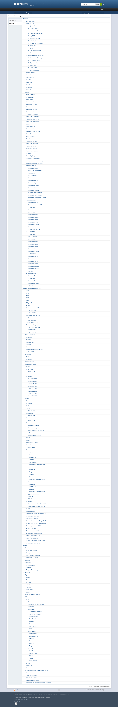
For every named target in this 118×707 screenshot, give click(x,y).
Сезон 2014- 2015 (32, 386)
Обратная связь (23, 694)
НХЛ (27, 300)
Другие (28, 124)
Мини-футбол (30, 589)
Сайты (26, 597)
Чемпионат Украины (31, 111)
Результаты (38, 3)
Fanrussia (30, 648)
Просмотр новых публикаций (92, 13)
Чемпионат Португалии (32, 119)
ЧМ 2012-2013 (31, 330)
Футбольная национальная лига (35, 55)
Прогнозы (29, 337)
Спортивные (31, 609)
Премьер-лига (30, 23)
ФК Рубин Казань (32, 45)
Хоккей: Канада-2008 (32, 538)
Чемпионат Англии (31, 104)
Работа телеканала (31, 677)
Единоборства (30, 423)
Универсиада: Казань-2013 (33, 518)
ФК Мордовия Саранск (34, 62)
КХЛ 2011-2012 (32, 312)
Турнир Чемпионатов (32, 322)
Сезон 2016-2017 (32, 381)
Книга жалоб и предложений (36, 604)
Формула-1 (29, 344)
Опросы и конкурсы (31, 550)
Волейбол (29, 418)
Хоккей (27, 290)
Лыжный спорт (30, 445)
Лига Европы (29, 97)
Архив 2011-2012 (30, 200)
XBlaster (31, 638)
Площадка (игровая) (32, 553)
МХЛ (27, 298)
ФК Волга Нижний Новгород (35, 58)
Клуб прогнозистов (30, 126)
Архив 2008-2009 (31, 273)
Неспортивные (32, 631)
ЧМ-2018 (28, 80)
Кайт (29, 467)
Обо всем (27, 548)
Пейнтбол (30, 499)
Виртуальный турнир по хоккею (35, 325)
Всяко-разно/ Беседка (32, 557)
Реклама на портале (64, 694)
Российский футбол (30, 21)
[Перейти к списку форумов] (21, 3)
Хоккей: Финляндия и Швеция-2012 (36, 523)
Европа (27, 92)
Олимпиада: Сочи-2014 (32, 516)
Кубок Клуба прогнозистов (33, 156)
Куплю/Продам (30, 565)
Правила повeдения (32, 694)
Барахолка (28, 562)
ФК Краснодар (32, 40)
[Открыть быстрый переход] (102, 13)
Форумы (28, 13)
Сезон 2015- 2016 (32, 383)
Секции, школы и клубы (34, 435)
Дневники (27, 560)
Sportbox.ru (26, 572)
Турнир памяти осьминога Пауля (35, 161)
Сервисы (28, 668)
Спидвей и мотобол (30, 364)
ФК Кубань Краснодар (34, 60)
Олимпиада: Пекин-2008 (33, 543)
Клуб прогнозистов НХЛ (33, 315)
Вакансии (48, 697)
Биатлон (27, 366)
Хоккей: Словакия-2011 (32, 528)
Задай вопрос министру (33, 680)
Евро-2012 (29, 87)
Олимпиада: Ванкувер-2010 (34, 533)
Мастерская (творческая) (33, 555)
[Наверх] (59, 690)
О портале (40, 694)
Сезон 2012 (31, 352)
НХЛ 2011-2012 (32, 320)
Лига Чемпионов (30, 136)
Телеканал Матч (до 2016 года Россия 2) (36, 670)
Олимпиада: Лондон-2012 (33, 526)
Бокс (27, 401)
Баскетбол (28, 354)
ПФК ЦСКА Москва (33, 36)
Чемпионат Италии (31, 102)
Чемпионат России (31, 129)
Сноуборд (30, 452)
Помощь (19, 689)
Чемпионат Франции (32, 114)
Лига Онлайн (32, 619)
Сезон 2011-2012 (32, 393)
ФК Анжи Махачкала (33, 70)
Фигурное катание (30, 334)
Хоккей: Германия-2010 (32, 530)
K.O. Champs (33, 626)
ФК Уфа (30, 53)
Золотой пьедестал (31, 675)
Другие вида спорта (33, 494)
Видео (45, 3)
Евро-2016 (29, 82)
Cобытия (27, 508)
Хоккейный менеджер (35, 614)
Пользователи (19, 13)
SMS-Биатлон (33, 653)
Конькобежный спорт (32, 442)
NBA (27, 357)
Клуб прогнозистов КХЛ (33, 308)
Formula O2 (32, 621)
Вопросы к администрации (32, 594)
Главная (32, 3)
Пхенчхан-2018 (30, 511)
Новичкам (32, 454)
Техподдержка (33, 660)
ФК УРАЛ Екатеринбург (34, 50)
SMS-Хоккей (32, 651)
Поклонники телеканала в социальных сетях (38, 682)
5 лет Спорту (30, 673)
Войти (102, 9)
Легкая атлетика (29, 361)
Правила (90, 686)
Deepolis (31, 646)
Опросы (27, 575)
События (30, 432)
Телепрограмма (52, 3)
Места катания (33, 462)
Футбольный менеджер (35, 611)
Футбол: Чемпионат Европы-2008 (35, 540)
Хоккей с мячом (30, 447)
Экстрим (28, 450)
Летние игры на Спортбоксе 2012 (37, 503)
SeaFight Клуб (33, 633)
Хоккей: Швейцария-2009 (33, 535)
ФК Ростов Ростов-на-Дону (35, 43)
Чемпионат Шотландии (32, 116)
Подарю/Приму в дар (32, 570)
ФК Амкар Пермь (32, 67)
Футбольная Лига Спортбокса (34, 163)
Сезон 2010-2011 (32, 396)
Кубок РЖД (29, 99)
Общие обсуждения (33, 425)
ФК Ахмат (30, 48)
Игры (27, 599)
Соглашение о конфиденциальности (101, 686)
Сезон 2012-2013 (32, 391)
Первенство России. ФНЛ (33, 131)
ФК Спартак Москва (33, 28)
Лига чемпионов (30, 94)
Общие (25, 545)
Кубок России (30, 75)
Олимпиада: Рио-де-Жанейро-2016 (36, 513)
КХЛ (27, 293)
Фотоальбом (31, 371)
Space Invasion (33, 641)
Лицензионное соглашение (21, 697)
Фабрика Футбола (34, 616)
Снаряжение (32, 457)
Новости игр (31, 602)
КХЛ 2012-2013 (32, 310)
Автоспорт (28, 339)
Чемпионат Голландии (32, 121)
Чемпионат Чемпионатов (33, 158)
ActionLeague (33, 624)
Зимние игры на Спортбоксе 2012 (37, 506)
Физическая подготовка (34, 428)
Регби (27, 405)
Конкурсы (32, 5)
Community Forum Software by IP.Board (95, 689)
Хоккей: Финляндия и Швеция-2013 (36, 521)
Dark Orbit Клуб (33, 636)
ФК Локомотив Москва (34, 38)
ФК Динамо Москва (33, 26)
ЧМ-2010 (28, 89)
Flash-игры (31, 606)
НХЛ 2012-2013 (32, 317)
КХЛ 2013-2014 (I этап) (34, 327)
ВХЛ (27, 295)
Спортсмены (29, 369)
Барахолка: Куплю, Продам (37, 464)
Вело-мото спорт (32, 481)
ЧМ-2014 (28, 85)
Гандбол (28, 440)
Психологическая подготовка (36, 430)
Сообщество (12, 20)
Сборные (28, 153)
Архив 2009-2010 (31, 254)
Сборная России (29, 77)
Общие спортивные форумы (31, 288)
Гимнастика (29, 413)
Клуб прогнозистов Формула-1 (34, 349)
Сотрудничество (55, 694)
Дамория (31, 643)
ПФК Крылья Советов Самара (36, 33)
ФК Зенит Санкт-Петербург (35, 31)
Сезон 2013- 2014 (32, 388)
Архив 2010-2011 (30, 232)
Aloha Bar (30, 496)
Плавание (29, 403)
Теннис (28, 408)
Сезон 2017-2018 (32, 379)
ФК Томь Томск (32, 65)
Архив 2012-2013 (31, 165)
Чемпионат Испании (31, 109)
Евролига (29, 359)
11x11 (30, 628)
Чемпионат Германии (32, 107)
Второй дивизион (31, 72)
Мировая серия (30, 342)
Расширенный (103, 4)
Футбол (25, 18)
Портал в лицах (47, 694)
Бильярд (28, 437)
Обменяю (29, 567)
